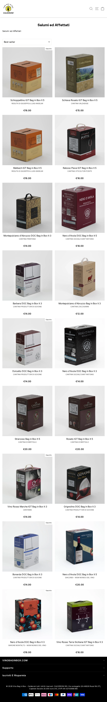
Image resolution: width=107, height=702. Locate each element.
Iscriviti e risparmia (14, 675)
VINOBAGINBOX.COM (15, 660)
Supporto (8, 667)
